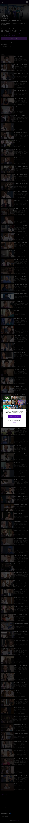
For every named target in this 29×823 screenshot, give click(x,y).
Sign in (14, 422)
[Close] (24, 397)
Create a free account (14, 416)
